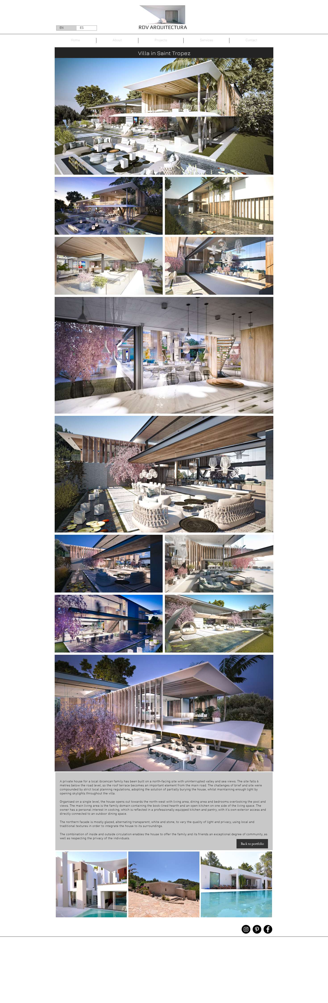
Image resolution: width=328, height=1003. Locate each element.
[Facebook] (268, 929)
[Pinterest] (257, 929)
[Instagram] (246, 929)
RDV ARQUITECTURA (163, 27)
